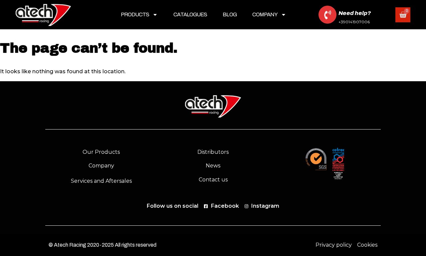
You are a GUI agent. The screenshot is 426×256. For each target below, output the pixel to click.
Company (265, 14)
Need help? (354, 13)
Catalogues (190, 14)
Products (135, 14)
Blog (229, 14)
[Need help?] (327, 15)
